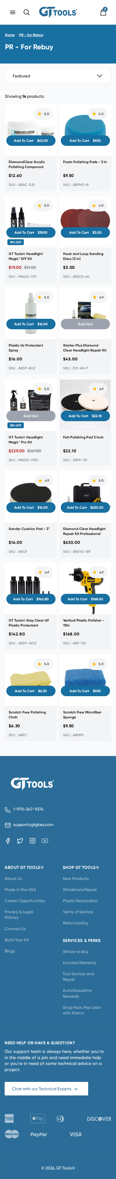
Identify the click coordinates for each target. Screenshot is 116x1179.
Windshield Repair (80, 889)
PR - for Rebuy (31, 35)
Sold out (85, 324)
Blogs (10, 950)
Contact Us (15, 928)
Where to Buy (75, 951)
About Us (13, 878)
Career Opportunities (25, 900)
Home (10, 35)
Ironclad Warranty (79, 962)
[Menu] (12, 12)
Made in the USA (20, 889)
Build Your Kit (17, 939)
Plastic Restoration (80, 900)
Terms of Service (78, 911)
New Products (76, 878)
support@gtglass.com (32, 824)
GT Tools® (65, 1167)
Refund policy (75, 922)
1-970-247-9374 (28, 809)
